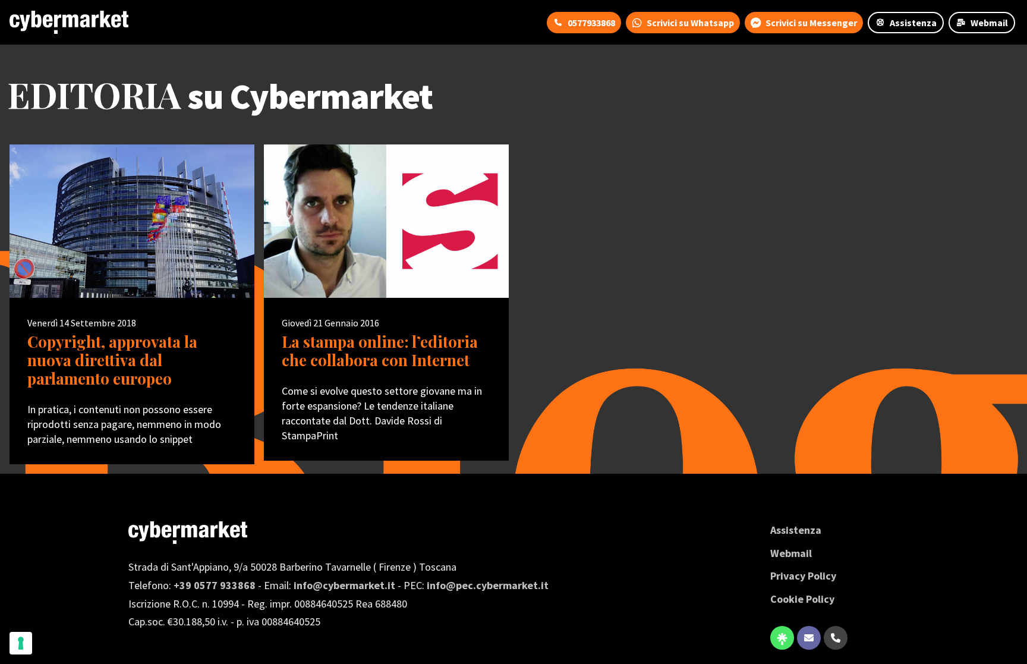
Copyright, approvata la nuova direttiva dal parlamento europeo (112, 360)
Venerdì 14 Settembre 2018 (81, 323)
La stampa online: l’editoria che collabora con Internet (380, 350)
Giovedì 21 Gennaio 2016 (330, 323)
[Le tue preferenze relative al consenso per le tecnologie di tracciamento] (21, 643)
